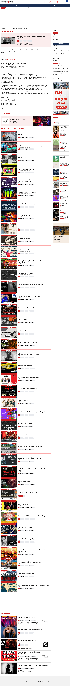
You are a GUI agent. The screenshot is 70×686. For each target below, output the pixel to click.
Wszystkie (56, 32)
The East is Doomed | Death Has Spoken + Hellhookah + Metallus (30, 180)
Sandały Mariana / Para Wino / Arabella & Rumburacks (30, 261)
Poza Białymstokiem (57, 80)
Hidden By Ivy (22, 157)
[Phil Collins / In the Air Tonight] (56, 172)
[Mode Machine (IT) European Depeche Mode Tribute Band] (56, 205)
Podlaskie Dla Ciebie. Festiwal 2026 (64, 157)
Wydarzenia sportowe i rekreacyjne (60, 71)
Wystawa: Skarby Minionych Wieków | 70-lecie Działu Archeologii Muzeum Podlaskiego (64, 210)
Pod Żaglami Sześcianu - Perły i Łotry (29, 296)
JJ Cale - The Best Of (24, 238)
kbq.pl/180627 (7, 109)
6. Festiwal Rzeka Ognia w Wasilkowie (64, 177)
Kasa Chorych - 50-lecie (25, 365)
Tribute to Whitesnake (24, 481)
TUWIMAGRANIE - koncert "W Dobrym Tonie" (31, 629)
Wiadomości (12, 5)
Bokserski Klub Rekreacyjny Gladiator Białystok (60, 238)
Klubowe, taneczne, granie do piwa (24, 147)
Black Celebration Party (25, 527)
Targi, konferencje (56, 76)
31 (54, 55)
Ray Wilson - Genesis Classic (26, 617)
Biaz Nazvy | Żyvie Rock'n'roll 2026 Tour (29, 458)
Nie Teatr (20, 634)
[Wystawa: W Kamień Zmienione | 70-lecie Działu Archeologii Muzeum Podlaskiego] (56, 218)
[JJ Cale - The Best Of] (56, 192)
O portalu (21, 678)
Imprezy (22, 5)
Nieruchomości (46, 5)
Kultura (26, 5)
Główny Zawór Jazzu (24, 400)
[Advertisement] (35, 18)
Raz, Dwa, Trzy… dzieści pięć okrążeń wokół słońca (29, 652)
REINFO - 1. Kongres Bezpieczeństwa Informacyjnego (63, 134)
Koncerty (13, 28)
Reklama (25, 678)
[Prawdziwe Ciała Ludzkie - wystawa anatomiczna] (56, 129)
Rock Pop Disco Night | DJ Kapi (27, 250)
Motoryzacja (52, 5)
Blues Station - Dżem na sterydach (28, 308)
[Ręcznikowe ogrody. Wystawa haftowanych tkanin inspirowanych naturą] (56, 165)
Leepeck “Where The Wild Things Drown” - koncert (33, 665)
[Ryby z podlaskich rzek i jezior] (56, 185)
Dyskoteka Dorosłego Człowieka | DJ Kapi (30, 146)
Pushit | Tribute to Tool (25, 423)
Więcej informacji (57, 241)
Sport (30, 5)
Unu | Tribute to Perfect (25, 435)
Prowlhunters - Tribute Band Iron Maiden (30, 562)
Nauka (41, 5)
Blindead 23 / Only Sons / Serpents (28, 354)
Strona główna (3, 28)
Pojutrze (54, 37)
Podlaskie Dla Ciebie (14, 7)
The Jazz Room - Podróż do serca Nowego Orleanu (27, 641)
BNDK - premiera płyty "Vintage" (27, 342)
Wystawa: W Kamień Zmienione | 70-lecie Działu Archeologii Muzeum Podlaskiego (64, 217)
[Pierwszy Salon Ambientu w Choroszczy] (56, 142)
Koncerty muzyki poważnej (58, 65)
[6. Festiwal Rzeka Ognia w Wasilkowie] (56, 178)
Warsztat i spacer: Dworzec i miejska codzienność (61, 120)
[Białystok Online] (7, 2)
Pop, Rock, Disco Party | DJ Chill (27, 192)
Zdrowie (57, 5)
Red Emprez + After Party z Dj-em (28, 388)
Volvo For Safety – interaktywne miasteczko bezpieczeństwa (63, 147)
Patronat (30, 678)
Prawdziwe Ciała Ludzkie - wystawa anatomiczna (63, 127)
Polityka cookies (30, 681)
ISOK (44, 678)
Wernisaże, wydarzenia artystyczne (60, 68)
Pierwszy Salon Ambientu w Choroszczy (63, 140)
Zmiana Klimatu (21, 647)
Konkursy (8, 7)
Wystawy (54, 70)
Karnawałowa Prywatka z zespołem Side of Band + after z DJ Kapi (33, 550)
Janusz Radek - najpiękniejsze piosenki (29, 539)
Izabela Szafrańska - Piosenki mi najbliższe (30, 284)
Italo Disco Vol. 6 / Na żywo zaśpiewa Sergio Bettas (33, 412)
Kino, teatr (55, 67)
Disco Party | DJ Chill (24, 215)
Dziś (54, 34)
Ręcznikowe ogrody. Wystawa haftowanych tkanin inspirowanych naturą (64, 164)
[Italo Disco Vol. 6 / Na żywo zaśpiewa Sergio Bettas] (56, 198)
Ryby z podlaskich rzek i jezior (63, 184)
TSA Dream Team (23, 504)
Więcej (67, 5)
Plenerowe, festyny (56, 73)
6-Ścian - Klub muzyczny (24, 43)
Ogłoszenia (18, 5)
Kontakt (37, 678)
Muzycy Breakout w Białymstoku (22, 28)
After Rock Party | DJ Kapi (25, 273)
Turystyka (62, 5)
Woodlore (21, 227)
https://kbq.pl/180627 (11, 59)
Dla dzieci (55, 74)
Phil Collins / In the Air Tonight (27, 204)
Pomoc (41, 678)
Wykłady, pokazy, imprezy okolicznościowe (58, 78)
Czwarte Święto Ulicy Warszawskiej (23, 7)
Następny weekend (57, 40)
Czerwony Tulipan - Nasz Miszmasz (28, 377)
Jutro (54, 36)
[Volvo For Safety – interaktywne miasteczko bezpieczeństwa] (56, 148)
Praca (34, 5)
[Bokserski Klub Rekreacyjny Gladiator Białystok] (61, 230)
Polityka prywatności (22, 681)
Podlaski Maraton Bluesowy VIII (27, 492)
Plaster (20, 134)
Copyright (35, 681)
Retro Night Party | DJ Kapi (26, 169)
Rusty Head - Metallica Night (26, 573)
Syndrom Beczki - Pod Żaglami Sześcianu (30, 446)
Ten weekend (55, 39)
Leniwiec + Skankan (24, 331)
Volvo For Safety (32, 7)
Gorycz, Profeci (22, 319)
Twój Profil (48, 678)
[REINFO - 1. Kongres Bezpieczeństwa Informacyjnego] (56, 135)
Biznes (37, 5)
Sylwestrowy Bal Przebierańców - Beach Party (31, 516)
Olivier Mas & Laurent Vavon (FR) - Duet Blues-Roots (33, 585)
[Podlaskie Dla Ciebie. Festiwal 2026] (56, 159)
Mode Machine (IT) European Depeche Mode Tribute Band (33, 469)
